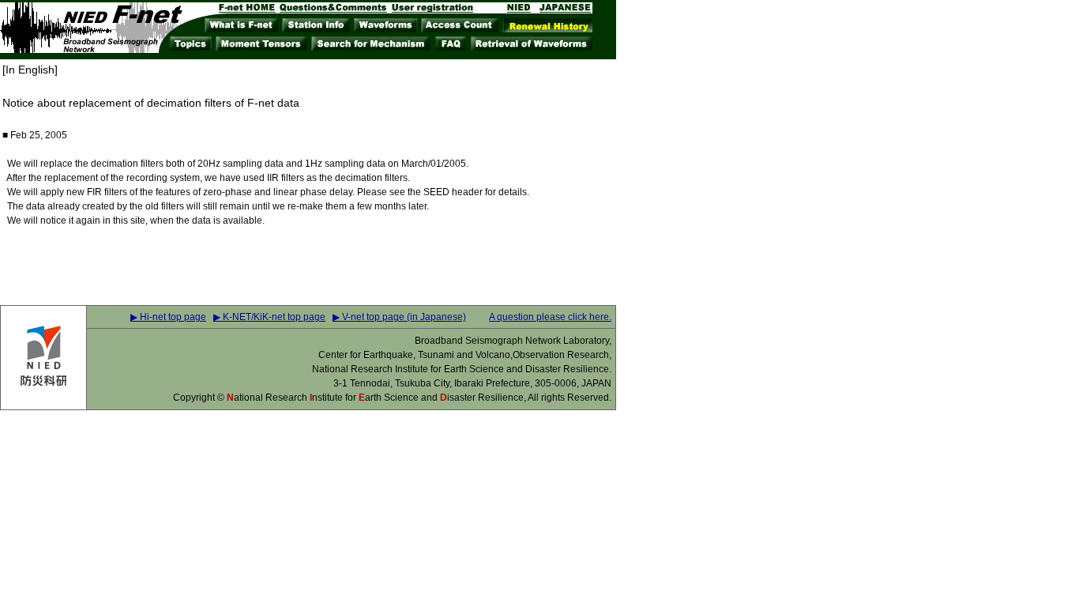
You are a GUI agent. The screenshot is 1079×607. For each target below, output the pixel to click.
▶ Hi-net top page (168, 316)
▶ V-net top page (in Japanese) (399, 316)
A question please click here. (550, 316)
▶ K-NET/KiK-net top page (269, 316)
